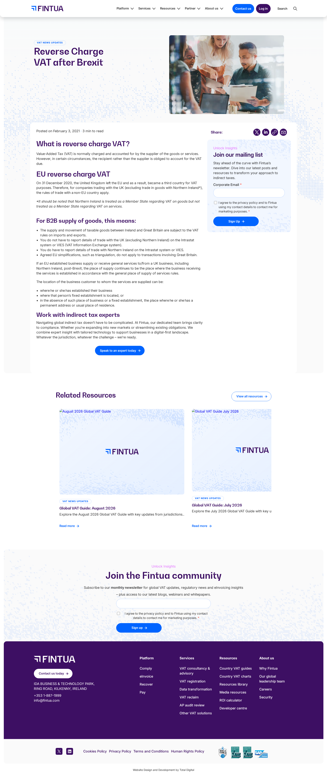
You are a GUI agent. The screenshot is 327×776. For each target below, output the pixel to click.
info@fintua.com (47, 700)
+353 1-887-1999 (47, 695)
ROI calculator (231, 700)
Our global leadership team (272, 678)
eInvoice (146, 676)
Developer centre (233, 708)
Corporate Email (227, 185)
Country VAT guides (236, 668)
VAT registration (193, 681)
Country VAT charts (235, 676)
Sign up (137, 627)
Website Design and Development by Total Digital (163, 769)
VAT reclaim (189, 697)
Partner (190, 8)
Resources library (234, 684)
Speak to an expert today (118, 350)
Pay (143, 692)
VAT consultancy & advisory (195, 670)
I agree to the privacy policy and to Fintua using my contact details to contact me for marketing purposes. (248, 207)
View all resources (249, 396)
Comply (146, 668)
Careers (265, 689)
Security (265, 697)
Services (144, 8)
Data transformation (196, 689)
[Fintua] (46, 8)
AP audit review (192, 705)
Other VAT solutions (196, 713)
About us (211, 8)
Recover (146, 684)
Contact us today (51, 673)
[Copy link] (274, 132)
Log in (263, 8)
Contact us (243, 8)
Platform (123, 8)
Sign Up (234, 221)
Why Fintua (268, 668)
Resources (167, 8)
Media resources (233, 692)
